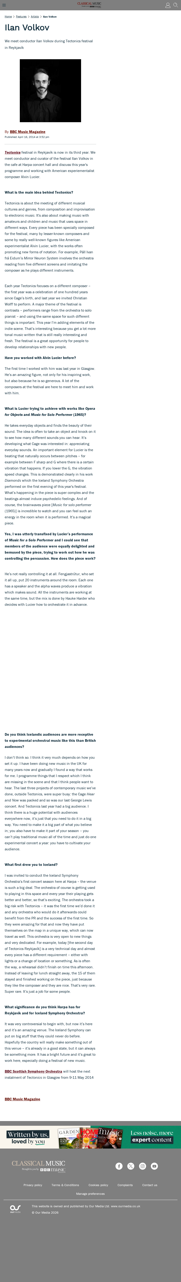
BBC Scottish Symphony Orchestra (33, 1071)
